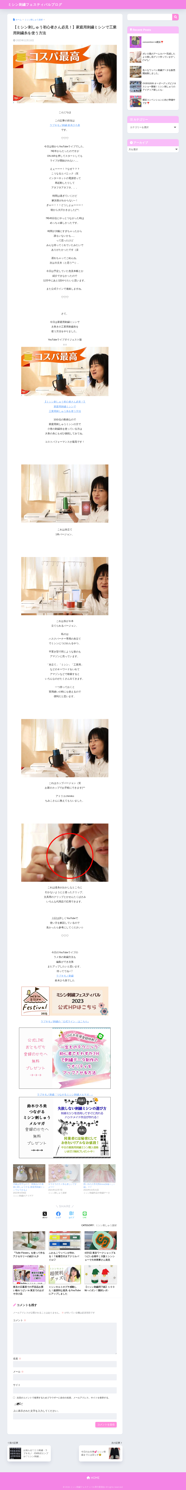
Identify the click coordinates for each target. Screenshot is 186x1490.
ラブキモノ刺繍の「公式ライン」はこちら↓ (65, 1021)
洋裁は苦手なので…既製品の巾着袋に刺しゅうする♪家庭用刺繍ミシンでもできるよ (29, 1187)
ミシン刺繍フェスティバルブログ (35, 4)
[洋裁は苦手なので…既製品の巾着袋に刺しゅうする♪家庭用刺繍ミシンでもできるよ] (29, 1173)
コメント (19, 1320)
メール (18, 1371)
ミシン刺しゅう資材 (106, 1225)
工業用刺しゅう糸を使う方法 (65, 411)
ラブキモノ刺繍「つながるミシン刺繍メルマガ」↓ (65, 1094)
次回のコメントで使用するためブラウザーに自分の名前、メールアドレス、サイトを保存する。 (63, 1397)
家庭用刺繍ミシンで (65, 406)
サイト (16, 1385)
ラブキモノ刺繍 (65, 975)
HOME (95, 1478)
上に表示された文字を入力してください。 (36, 1411)
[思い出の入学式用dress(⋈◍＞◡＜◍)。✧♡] (99, 1173)
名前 (17, 1358)
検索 (175, 17)
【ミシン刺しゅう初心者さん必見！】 (65, 401)
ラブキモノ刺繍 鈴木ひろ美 (65, 125)
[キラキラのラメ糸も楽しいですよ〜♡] (64, 1173)
